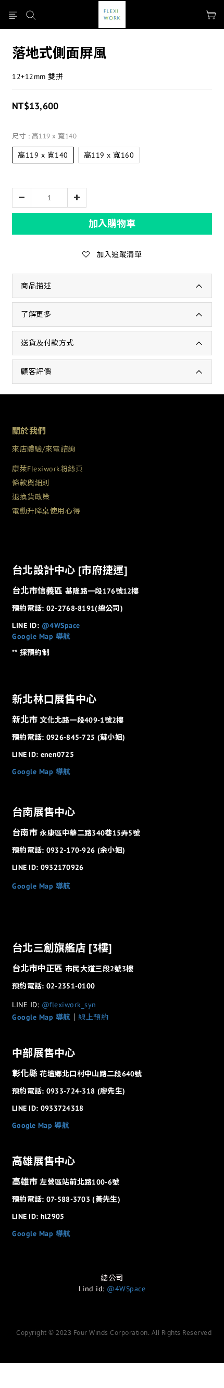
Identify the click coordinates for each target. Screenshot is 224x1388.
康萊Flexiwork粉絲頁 (47, 468)
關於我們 (29, 431)
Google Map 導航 (41, 636)
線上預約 (93, 1017)
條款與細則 (31, 482)
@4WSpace (61, 625)
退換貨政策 (31, 497)
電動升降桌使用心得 (46, 511)
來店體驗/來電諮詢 (44, 449)
